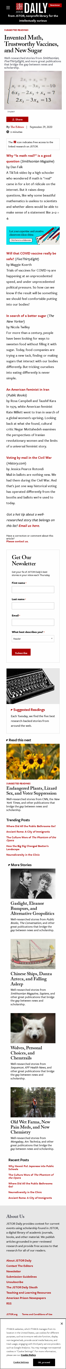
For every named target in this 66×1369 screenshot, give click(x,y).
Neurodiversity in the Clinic (23, 855)
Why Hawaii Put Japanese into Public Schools (31, 1167)
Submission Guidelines (21, 1276)
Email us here (28, 525)
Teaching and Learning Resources (28, 1292)
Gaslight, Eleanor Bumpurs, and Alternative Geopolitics (32, 909)
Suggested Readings (16, 30)
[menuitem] (55, 5)
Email (16, 615)
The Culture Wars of (31, 838)
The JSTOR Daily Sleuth (22, 1287)
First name (19, 583)
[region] (33, 1343)
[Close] (62, 1324)
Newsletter (55, 5)
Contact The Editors (19, 1265)
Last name (19, 599)
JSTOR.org (11, 1314)
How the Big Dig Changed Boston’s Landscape (27, 847)
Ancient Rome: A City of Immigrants (28, 831)
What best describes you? (28, 632)
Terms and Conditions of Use (37, 1314)
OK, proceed (44, 1362)
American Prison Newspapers (26, 1298)
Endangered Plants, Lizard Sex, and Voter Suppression (31, 791)
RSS (9, 1303)
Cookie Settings (21, 1362)
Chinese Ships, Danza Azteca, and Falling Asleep (31, 979)
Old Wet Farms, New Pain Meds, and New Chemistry (30, 1128)
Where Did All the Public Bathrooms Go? (31, 826)
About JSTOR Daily (19, 1260)
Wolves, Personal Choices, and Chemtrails (26, 1054)
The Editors (17, 127)
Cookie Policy (28, 1355)
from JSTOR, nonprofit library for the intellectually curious (33, 18)
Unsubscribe (14, 1282)
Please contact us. (17, 541)
